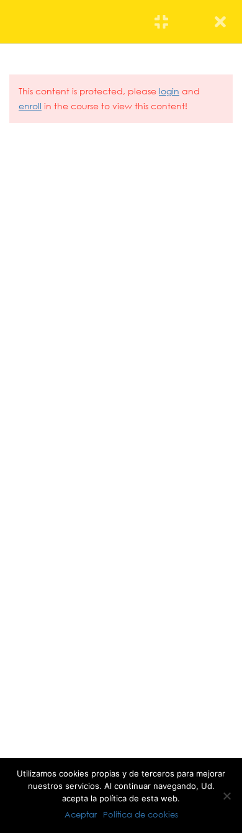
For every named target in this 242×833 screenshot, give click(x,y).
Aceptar (81, 814)
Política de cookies (140, 814)
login (169, 91)
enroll (30, 106)
